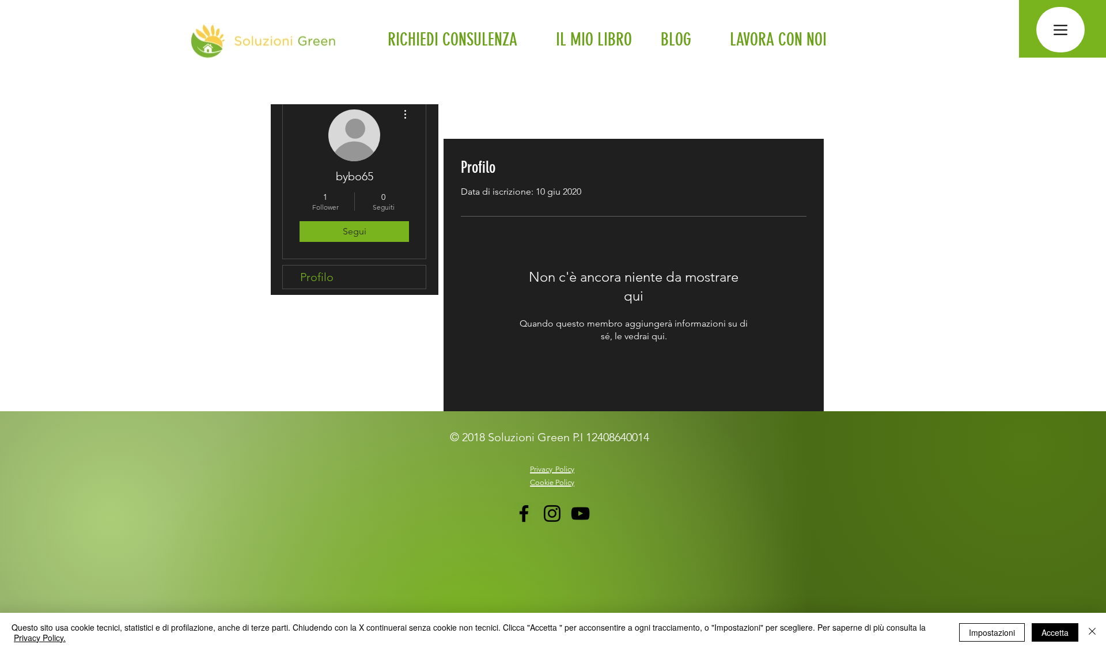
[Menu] (1060, 29)
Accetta (1055, 632)
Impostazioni (992, 632)
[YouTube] (580, 513)
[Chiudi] (1092, 632)
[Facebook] (524, 513)
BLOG (676, 39)
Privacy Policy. (40, 637)
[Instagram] (552, 513)
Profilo (317, 277)
